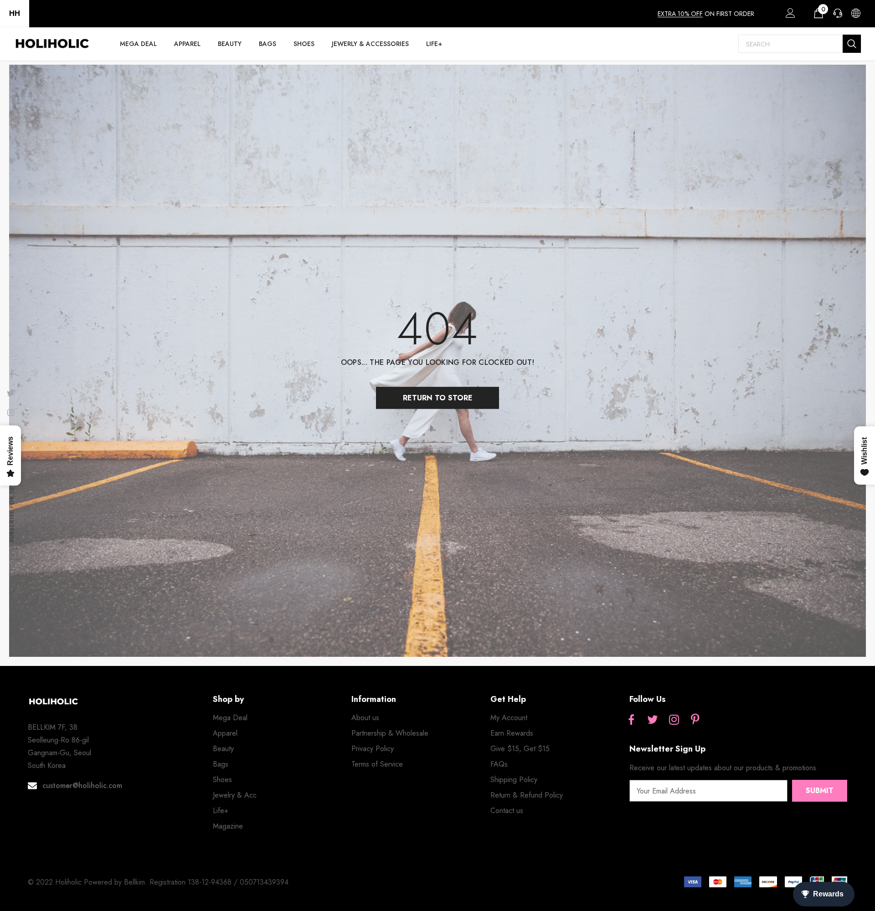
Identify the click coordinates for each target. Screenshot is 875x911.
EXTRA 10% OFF (680, 13)
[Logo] (52, 43)
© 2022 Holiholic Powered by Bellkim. (88, 882)
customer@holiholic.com (82, 785)
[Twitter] (652, 720)
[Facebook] (631, 720)
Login (788, 15)
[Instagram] (674, 720)
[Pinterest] (695, 720)
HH (14, 13)
